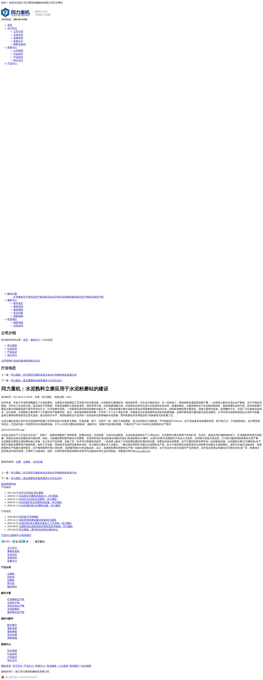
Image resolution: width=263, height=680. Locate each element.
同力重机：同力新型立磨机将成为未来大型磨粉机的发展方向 (44, 375)
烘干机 (11, 583)
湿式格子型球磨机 (29, 517)
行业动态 (18, 54)
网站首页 (6, 666)
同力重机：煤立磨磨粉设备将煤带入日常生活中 (36, 380)
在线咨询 (18, 325)
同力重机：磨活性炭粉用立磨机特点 (38, 529)
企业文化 (18, 34)
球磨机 (11, 580)
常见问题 (18, 313)
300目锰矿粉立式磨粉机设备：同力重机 (40, 502)
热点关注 (18, 60)
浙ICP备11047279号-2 (62, 671)
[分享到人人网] (23, 541)
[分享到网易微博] (27, 541)
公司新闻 (18, 50)
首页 (9, 25)
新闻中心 (12, 47)
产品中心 (12, 63)
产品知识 (18, 57)
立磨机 (26, 462)
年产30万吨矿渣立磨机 (31, 492)
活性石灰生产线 (51, 297)
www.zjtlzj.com (142, 451)
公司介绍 (18, 31)
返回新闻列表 (8, 484)
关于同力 (12, 28)
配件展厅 (18, 303)
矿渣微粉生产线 (21, 297)
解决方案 (12, 293)
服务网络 (18, 309)
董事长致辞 (13, 551)
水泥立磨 (38, 462)
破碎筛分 (12, 586)
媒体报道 (25, 360)
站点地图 (86, 666)
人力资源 (63, 666)
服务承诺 (18, 306)
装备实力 (18, 41)
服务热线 (18, 322)
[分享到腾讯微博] (20, 541)
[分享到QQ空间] (13, 541)
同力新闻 (12, 345)
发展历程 (18, 38)
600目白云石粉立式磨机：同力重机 (38, 499)
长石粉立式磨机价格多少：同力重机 (38, 496)
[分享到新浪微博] (17, 541)
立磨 (18, 462)
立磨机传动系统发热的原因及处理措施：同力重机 (46, 526)
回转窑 (11, 577)
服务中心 (12, 300)
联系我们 (12, 319)
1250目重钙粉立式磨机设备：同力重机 (40, 505)
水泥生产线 (36, 297)
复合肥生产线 (96, 297)
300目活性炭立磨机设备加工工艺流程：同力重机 (45, 523)
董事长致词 (19, 44)
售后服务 (52, 666)
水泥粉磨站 (66, 297)
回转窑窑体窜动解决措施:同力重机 (37, 520)
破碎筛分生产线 (80, 297)
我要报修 (18, 316)
